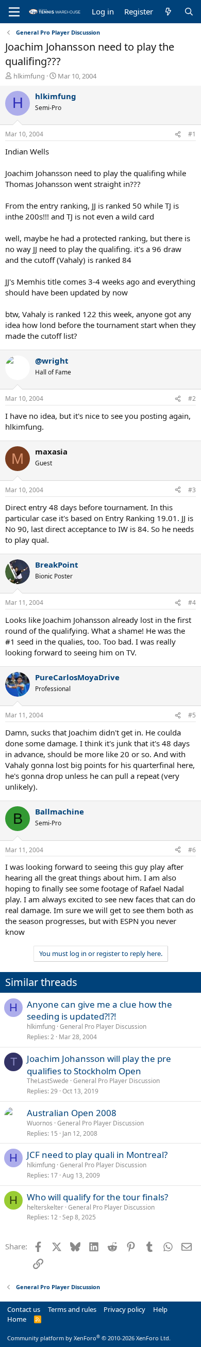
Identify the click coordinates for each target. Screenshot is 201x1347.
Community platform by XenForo (89, 1338)
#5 (192, 715)
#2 (192, 398)
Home (16, 1319)
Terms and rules (72, 1309)
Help (160, 1309)
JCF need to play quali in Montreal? (97, 1155)
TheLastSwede (48, 1080)
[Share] (178, 134)
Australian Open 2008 (71, 1113)
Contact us (23, 1309)
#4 (192, 602)
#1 (192, 134)
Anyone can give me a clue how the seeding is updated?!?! (99, 1010)
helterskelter (45, 1207)
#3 (192, 489)
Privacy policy (124, 1309)
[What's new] (168, 11)
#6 (192, 849)
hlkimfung (29, 76)
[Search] (189, 11)
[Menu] (14, 12)
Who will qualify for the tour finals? (97, 1197)
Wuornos (40, 1123)
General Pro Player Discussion (103, 1026)
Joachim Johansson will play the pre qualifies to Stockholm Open (99, 1065)
